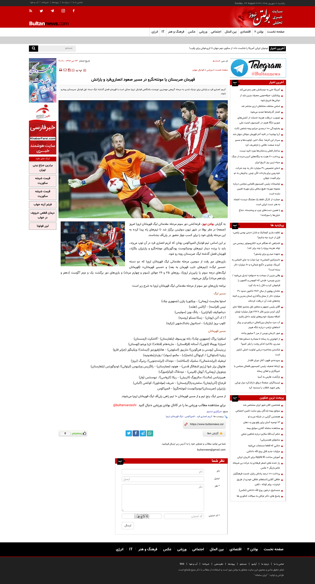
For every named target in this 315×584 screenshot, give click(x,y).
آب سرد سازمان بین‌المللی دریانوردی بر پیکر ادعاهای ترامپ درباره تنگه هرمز (258, 325)
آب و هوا (34, 2)
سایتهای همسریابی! (270, 440)
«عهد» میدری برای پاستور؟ (267, 254)
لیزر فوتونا (43, 226)
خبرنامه (45, 2)
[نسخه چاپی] (60, 70)
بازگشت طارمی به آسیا (269, 377)
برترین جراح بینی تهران (43, 167)
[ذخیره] (69, 69)
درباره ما (65, 2)
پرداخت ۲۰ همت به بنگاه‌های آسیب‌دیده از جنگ (256, 157)
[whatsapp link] (150, 433)
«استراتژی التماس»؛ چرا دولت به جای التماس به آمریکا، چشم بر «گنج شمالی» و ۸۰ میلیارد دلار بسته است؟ (256, 265)
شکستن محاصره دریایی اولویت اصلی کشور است (258, 352)
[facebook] (73, 11)
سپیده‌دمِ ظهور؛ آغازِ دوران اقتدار (264, 360)
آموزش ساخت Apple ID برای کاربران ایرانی (258, 457)
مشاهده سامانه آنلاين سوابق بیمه (263, 428)
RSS (182, 564)
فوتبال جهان (198, 70)
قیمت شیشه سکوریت (42, 181)
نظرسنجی (218, 564)
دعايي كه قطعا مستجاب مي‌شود (264, 446)
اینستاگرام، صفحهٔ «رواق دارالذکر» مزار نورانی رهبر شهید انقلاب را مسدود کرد (257, 385)
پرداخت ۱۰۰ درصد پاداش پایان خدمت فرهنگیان (256, 474)
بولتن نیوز (208, 224)
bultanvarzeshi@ (124, 405)
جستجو (243, 564)
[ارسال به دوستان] (65, 70)
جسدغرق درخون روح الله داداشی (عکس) (259, 490)
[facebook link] (136, 433)
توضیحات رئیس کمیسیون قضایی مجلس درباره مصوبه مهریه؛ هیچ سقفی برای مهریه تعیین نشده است (256, 189)
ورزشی (210, 70)
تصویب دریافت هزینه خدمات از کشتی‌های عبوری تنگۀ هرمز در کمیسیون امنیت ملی (258, 120)
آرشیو (254, 564)
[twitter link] (129, 433)
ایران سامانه (261, 575)
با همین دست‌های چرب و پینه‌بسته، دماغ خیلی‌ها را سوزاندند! (259, 212)
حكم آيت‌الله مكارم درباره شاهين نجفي (260, 434)
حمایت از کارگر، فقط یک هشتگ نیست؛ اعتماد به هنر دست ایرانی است (257, 202)
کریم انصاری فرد (204, 416)
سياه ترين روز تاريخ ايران (267, 162)
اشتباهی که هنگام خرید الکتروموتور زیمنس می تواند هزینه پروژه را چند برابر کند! (256, 245)
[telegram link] (143, 433)
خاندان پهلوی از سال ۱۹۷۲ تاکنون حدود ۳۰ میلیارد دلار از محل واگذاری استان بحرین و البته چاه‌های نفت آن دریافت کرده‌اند (256, 296)
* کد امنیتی (214, 515)
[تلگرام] (258, 68)
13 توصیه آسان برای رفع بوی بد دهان (261, 422)
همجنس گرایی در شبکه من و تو (264, 417)
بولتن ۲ (258, 31)
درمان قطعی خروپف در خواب (43, 215)
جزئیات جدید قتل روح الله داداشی (263, 451)
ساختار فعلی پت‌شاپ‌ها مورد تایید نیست (260, 151)
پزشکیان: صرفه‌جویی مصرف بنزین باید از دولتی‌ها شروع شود (260, 98)
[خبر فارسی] (42, 129)
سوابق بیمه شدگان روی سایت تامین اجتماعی (258, 411)
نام (218, 471)
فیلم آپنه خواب (43, 204)
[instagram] (63, 11)
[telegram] (52, 11)
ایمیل (217, 478)
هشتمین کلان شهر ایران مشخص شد (261, 405)
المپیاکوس (190, 416)
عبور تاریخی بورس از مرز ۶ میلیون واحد (260, 333)
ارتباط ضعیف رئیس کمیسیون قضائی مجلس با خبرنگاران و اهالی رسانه (257, 368)
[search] (33, 48)
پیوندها (55, 2)
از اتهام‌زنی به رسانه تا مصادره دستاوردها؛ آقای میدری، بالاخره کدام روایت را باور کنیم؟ (257, 341)
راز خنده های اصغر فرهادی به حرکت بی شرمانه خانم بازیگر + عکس (256, 465)
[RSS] (32, 11)
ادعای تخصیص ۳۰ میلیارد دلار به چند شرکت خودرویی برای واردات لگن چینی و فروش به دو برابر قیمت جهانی (257, 173)
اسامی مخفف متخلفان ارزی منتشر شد (260, 106)
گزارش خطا (213, 433)
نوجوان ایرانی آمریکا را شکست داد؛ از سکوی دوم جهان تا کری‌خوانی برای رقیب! (228, 48)
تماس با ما (78, 2)
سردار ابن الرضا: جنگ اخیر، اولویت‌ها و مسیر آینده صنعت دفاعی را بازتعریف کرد (257, 142)
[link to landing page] (264, 17)
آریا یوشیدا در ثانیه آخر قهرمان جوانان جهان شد (256, 134)
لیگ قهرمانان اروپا (174, 416)
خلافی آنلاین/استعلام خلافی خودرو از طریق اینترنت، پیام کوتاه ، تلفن (258, 482)
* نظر (217, 486)
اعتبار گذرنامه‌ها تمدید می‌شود (265, 112)
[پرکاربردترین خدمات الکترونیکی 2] (42, 80)
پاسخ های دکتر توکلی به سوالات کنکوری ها (258, 496)
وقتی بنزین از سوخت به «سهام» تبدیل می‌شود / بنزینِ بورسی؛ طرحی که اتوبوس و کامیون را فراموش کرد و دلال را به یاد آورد (256, 280)
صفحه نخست (275, 31)
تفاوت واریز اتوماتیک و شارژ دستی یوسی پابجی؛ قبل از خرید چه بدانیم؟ (256, 235)
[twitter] (41, 11)
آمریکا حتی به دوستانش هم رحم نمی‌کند (260, 90)
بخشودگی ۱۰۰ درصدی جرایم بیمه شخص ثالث (257, 128)
